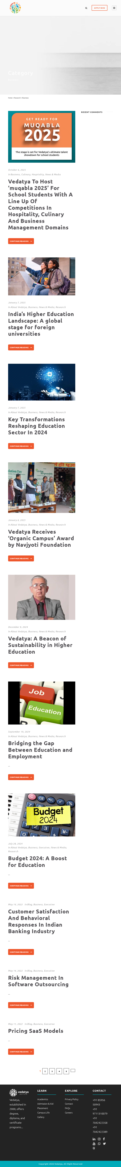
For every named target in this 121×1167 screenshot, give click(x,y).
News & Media (53, 174)
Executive (44, 847)
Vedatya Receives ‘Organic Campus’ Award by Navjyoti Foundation (41, 538)
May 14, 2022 (15, 904)
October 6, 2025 (17, 169)
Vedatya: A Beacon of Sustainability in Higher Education (40, 645)
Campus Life (43, 1112)
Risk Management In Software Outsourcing (38, 980)
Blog (29, 904)
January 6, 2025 (16, 520)
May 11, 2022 (15, 1023)
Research (17, 98)
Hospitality (38, 174)
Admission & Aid (45, 1103)
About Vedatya (19, 307)
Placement (42, 1108)
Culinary (25, 174)
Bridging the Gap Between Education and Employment (40, 750)
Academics (42, 1099)
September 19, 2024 (19, 731)
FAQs (67, 1108)
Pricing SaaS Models (35, 1030)
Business (15, 174)
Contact (69, 1103)
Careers (68, 1112)
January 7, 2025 (16, 302)
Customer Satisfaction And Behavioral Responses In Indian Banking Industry (38, 921)
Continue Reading (19, 241)
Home (10, 98)
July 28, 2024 (15, 843)
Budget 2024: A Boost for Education (37, 861)
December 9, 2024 (18, 626)
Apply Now (99, 8)
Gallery (40, 1117)
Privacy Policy (71, 1099)
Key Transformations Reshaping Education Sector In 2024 (36, 426)
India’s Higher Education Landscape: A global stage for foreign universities (41, 324)
